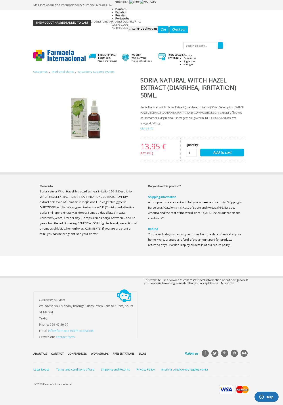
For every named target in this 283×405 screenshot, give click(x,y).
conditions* (156, 218)
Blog (142, 354)
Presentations (124, 354)
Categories (190, 58)
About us (40, 354)
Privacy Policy (146, 369)
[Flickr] (245, 354)
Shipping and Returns (115, 369)
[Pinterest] (235, 354)
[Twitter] (215, 354)
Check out (178, 29)
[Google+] (225, 354)
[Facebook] (206, 354)
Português (122, 18)
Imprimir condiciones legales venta (184, 369)
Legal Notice (41, 369)
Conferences (77, 354)
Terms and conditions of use (75, 369)
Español (120, 12)
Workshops (100, 354)
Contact (57, 354)
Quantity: (192, 145)
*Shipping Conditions (142, 60)
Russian (120, 15)
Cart (163, 29)
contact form (65, 337)
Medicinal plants (63, 72)
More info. (228, 283)
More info (146, 128)
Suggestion (190, 61)
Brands (188, 55)
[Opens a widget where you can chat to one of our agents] (266, 397)
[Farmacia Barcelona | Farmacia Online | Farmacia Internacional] (59, 55)
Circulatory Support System (96, 72)
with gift (188, 64)
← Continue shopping (142, 28)
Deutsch (120, 9)
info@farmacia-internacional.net (71, 331)
